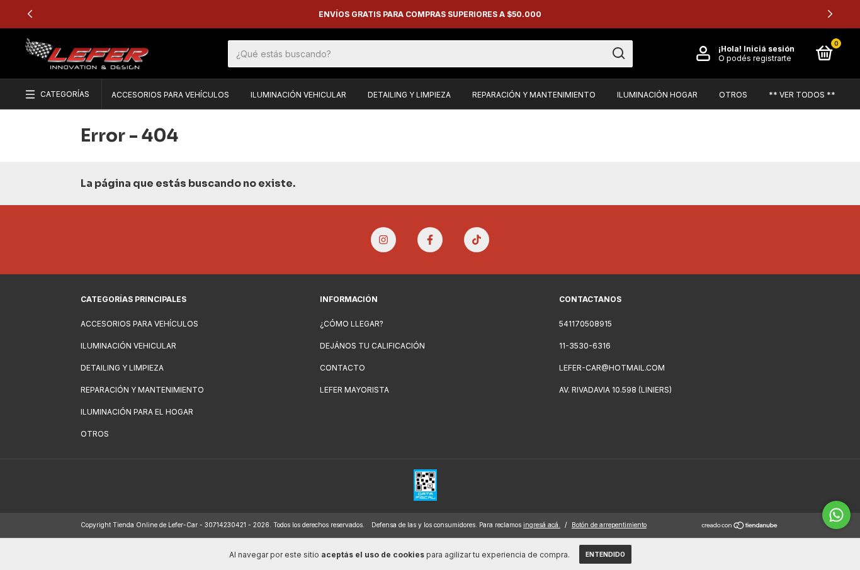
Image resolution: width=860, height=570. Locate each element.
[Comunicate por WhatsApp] (836, 515)
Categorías (64, 94)
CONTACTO (342, 367)
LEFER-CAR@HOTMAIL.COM (612, 367)
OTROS (733, 94)
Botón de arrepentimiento (609, 524)
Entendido (605, 554)
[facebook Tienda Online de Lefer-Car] (430, 239)
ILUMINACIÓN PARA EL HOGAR (137, 411)
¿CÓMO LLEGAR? (351, 323)
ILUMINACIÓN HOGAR (657, 94)
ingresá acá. (541, 524)
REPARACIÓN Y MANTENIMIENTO (534, 94)
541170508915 (585, 323)
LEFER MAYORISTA (354, 389)
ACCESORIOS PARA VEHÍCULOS (170, 94)
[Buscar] (618, 53)
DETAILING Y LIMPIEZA (409, 94)
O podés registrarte (754, 58)
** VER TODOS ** (802, 94)
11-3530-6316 (585, 345)
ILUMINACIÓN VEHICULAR (298, 94)
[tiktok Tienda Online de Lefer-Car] (476, 239)
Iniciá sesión (769, 48)
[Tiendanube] (740, 526)
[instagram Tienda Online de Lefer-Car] (383, 239)
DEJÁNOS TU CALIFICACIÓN (372, 345)
